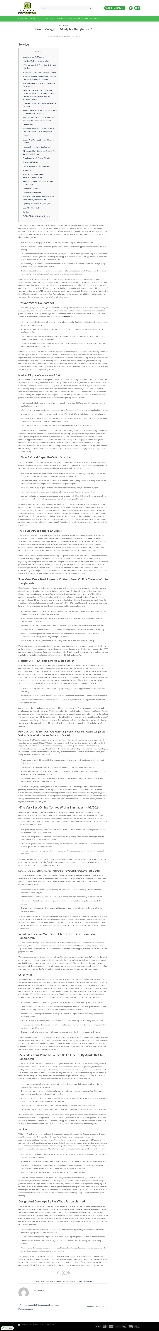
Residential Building (31, 162)
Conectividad (74, 19)
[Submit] (91, 8)
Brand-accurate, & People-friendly (36, 158)
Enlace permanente (85, 1281)
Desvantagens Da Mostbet (33, 57)
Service (26, 212)
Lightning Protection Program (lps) (37, 204)
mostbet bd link (67, 317)
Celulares (49, 19)
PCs (39, 19)
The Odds (27, 170)
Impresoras (61, 19)
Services (26, 136)
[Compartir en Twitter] (63, 1273)
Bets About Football (31, 208)
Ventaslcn (75, 36)
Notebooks (30, 19)
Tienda (85, 19)
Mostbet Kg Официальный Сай (36, 61)
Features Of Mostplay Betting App (37, 147)
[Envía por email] (68, 1273)
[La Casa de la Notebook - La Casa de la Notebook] (27, 8)
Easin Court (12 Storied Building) (36, 166)
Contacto (94, 19)
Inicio (21, 19)
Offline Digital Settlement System (36, 216)
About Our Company (31, 188)
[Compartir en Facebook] (59, 1273)
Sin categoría (63, 25)
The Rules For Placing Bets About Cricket (39, 72)
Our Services (28, 124)
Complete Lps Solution (32, 192)
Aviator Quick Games (96, 1306)
